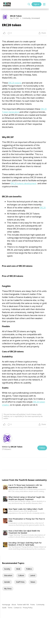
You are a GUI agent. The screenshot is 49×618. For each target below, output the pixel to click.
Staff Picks (20, 582)
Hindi (18, 569)
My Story (7, 588)
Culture (21, 575)
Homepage (6, 605)
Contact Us (18, 608)
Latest (32, 575)
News (33, 582)
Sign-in (36, 4)
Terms (10, 608)
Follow (42, 448)
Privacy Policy (27, 608)
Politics (29, 569)
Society (7, 569)
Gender (7, 582)
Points (32, 605)
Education (8, 575)
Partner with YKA (23, 605)
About (14, 605)
